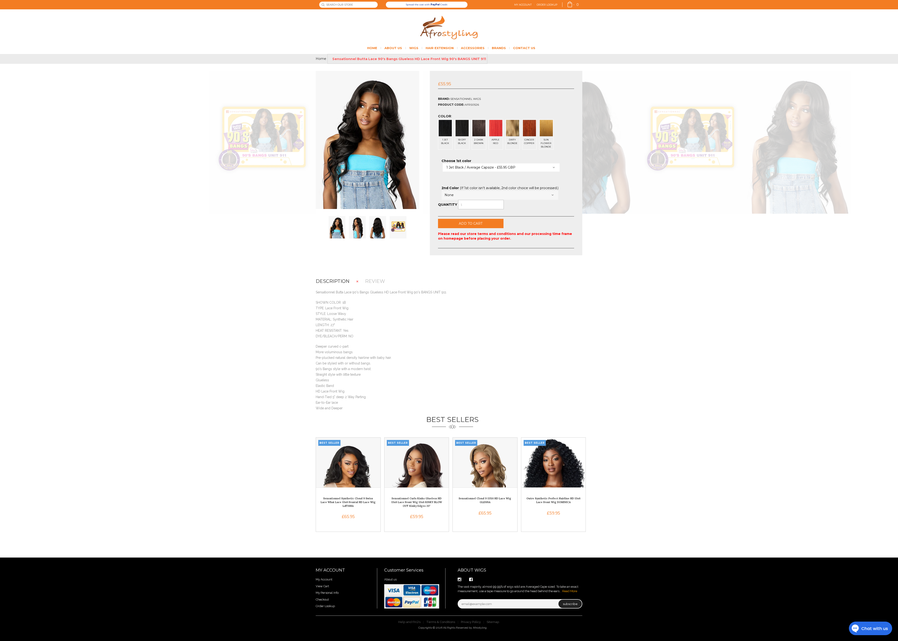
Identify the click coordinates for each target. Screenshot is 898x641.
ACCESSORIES (473, 48)
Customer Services (404, 570)
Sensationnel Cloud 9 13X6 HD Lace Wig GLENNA (485, 500)
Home (321, 59)
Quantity (447, 204)
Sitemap (493, 622)
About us (390, 579)
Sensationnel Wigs (465, 99)
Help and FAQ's (409, 622)
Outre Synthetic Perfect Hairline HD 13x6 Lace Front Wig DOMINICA (553, 500)
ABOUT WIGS (472, 570)
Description (332, 281)
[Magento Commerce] (449, 27)
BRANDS (499, 48)
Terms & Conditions (440, 622)
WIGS (413, 48)
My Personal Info (327, 592)
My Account (523, 4)
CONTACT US (524, 48)
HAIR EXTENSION (440, 48)
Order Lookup (547, 4)
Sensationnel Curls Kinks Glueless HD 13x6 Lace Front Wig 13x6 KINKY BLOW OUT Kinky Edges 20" (416, 502)
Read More (569, 591)
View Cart (322, 586)
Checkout (322, 599)
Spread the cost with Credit (426, 4)
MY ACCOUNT (330, 570)
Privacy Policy (471, 622)
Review (375, 281)
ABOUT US (393, 48)
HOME (372, 48)
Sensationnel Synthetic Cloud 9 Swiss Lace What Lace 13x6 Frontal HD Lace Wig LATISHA (348, 502)
